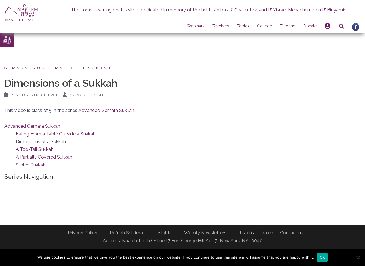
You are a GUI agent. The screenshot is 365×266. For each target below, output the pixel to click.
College (264, 26)
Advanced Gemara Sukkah (106, 110)
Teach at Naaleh (256, 232)
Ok (322, 257)
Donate (310, 26)
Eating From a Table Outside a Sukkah (56, 134)
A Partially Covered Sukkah (44, 157)
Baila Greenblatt (86, 95)
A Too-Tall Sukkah (35, 149)
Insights (163, 232)
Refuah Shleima (126, 232)
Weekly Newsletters (205, 232)
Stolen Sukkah (31, 165)
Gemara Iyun (25, 68)
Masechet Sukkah (83, 68)
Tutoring (287, 26)
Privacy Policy (82, 232)
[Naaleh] (20, 12)
